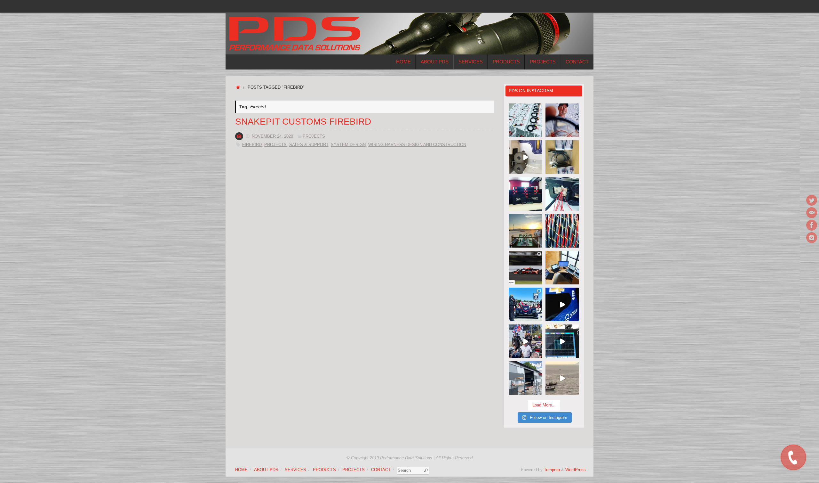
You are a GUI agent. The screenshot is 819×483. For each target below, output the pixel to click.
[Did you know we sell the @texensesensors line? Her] (562, 157)
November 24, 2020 (272, 136)
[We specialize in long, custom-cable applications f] (562, 231)
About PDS (266, 470)
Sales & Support (308, 145)
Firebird (252, 145)
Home (241, 470)
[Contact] (811, 212)
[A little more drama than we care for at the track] (525, 267)
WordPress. (576, 470)
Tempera (552, 470)
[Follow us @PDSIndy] (811, 200)
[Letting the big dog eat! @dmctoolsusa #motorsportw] (562, 194)
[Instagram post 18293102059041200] (525, 341)
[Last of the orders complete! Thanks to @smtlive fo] (525, 120)
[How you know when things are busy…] (562, 267)
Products (324, 470)
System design (348, 145)
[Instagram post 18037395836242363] (562, 120)
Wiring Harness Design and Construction (417, 145)
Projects (314, 136)
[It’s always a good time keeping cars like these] (525, 231)
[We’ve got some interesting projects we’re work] (525, 194)
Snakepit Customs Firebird (303, 122)
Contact (381, 470)
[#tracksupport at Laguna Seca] (525, 304)
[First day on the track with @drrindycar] (562, 304)
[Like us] (811, 225)
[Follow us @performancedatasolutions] (811, 237)
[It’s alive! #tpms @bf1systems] (562, 341)
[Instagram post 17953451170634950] (562, 378)
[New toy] (525, 157)
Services (295, 470)
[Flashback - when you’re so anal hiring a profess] (525, 378)
